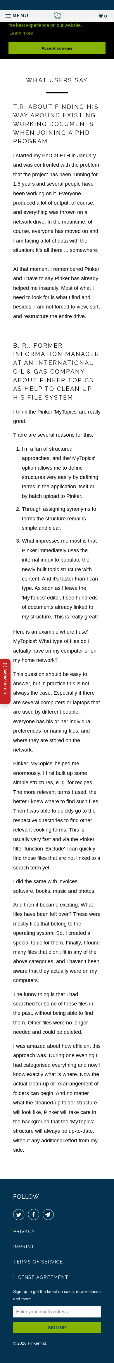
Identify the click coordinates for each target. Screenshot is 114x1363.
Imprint (23, 1246)
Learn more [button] (21, 33)
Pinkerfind (37, 1343)
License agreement (40, 1277)
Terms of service (38, 1262)
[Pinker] (57, 15)
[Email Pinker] (49, 1214)
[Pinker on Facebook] (35, 1214)
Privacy (24, 1231)
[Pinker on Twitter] (20, 1214)
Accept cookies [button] (57, 48)
